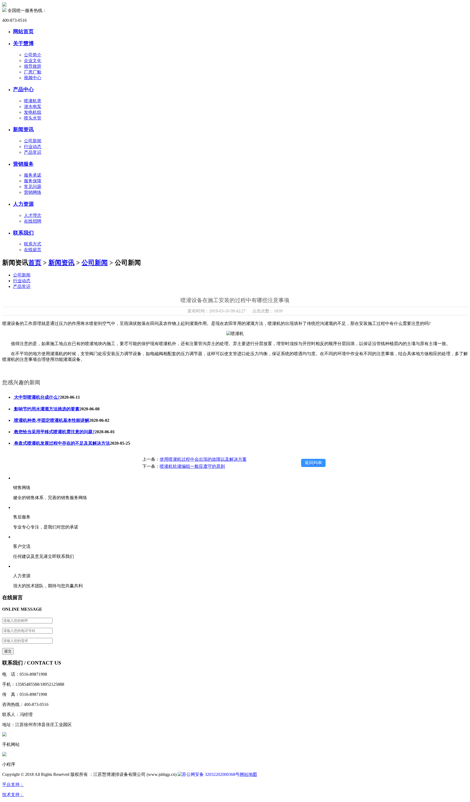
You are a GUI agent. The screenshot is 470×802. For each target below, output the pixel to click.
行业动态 (32, 146)
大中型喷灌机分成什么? (36, 397)
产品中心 (23, 89)
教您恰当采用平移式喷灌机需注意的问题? (54, 431)
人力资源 (23, 204)
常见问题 (32, 186)
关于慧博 (23, 43)
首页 (34, 262)
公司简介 (32, 55)
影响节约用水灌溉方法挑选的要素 (46, 409)
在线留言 (32, 249)
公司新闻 (32, 141)
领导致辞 (32, 66)
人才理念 (32, 215)
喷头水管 (32, 118)
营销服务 (23, 164)
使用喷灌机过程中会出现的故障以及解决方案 (203, 459)
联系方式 (32, 244)
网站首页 (23, 31)
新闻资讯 (23, 129)
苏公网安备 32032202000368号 (211, 774)
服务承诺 (32, 175)
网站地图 (248, 774)
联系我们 (23, 233)
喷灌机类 (32, 101)
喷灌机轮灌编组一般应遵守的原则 (192, 466)
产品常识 (32, 152)
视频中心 (32, 77)
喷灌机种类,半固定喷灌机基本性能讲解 (51, 420)
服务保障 (32, 181)
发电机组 (32, 112)
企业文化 (32, 60)
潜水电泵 (32, 106)
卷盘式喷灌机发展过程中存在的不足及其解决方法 (61, 443)
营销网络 (32, 192)
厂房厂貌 (32, 72)
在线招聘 (32, 221)
